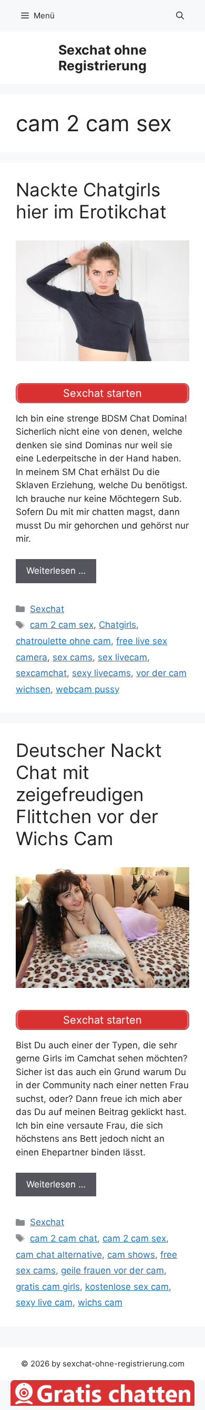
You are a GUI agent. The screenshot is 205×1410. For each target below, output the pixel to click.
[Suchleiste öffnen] (180, 15)
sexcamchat (41, 673)
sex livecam (122, 657)
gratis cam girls (48, 1286)
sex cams (73, 657)
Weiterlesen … (56, 570)
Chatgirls (117, 624)
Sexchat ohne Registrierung (102, 57)
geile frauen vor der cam (112, 1270)
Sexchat (47, 609)
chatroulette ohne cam (63, 641)
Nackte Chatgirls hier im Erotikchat (91, 200)
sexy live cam (44, 1302)
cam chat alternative (59, 1254)
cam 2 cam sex (62, 624)
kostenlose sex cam (127, 1286)
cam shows (131, 1254)
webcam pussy (87, 689)
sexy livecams (101, 673)
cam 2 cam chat (63, 1238)
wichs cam (100, 1302)
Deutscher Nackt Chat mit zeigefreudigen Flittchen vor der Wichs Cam (89, 794)
